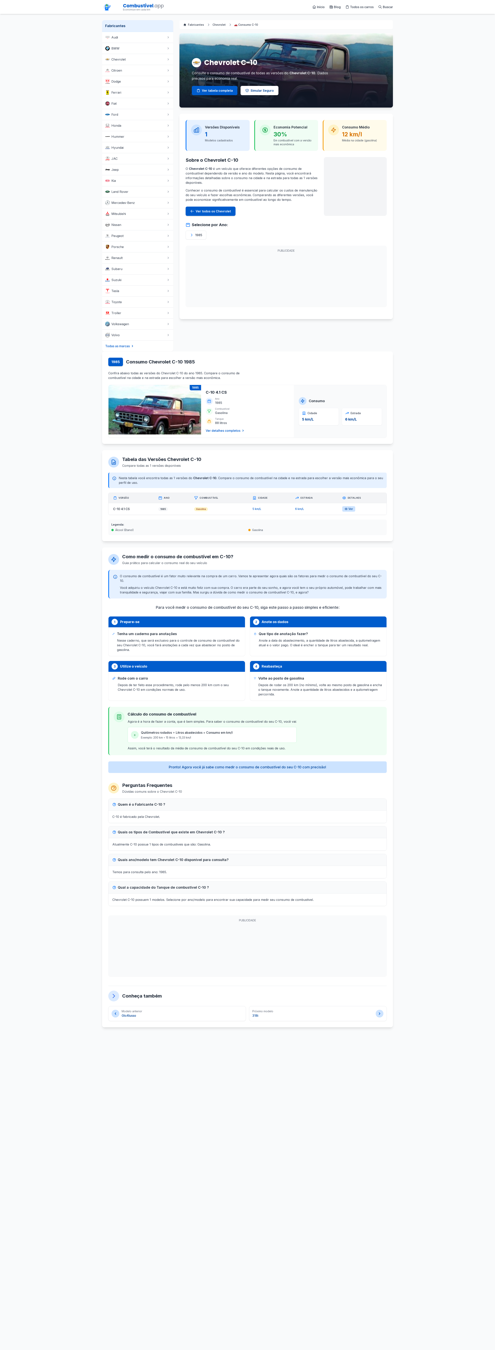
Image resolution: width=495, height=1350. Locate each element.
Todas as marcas (117, 346)
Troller (116, 313)
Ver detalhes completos (223, 431)
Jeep (115, 170)
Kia (113, 181)
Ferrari (116, 92)
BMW (115, 48)
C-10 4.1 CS (216, 392)
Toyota (116, 302)
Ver (350, 508)
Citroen (116, 70)
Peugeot (117, 236)
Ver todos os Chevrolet (213, 211)
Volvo (115, 335)
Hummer (117, 137)
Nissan (116, 225)
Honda (116, 125)
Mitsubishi (118, 214)
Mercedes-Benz (123, 203)
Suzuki (116, 280)
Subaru (116, 269)
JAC (114, 159)
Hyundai (117, 148)
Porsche (117, 247)
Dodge (116, 81)
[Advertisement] (355, 186)
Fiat (114, 103)
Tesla (115, 291)
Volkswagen (120, 324)
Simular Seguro (262, 90)
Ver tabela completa (217, 90)
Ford (114, 114)
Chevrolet (118, 59)
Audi (114, 37)
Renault (117, 258)
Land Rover (119, 192)
